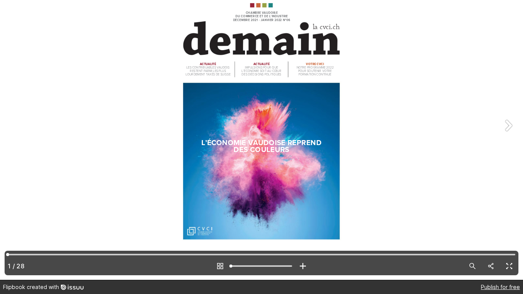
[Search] (472, 266)
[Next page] (507, 140)
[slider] (261, 266)
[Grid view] (220, 266)
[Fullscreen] (509, 266)
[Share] (490, 266)
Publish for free (500, 287)
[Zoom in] (303, 266)
